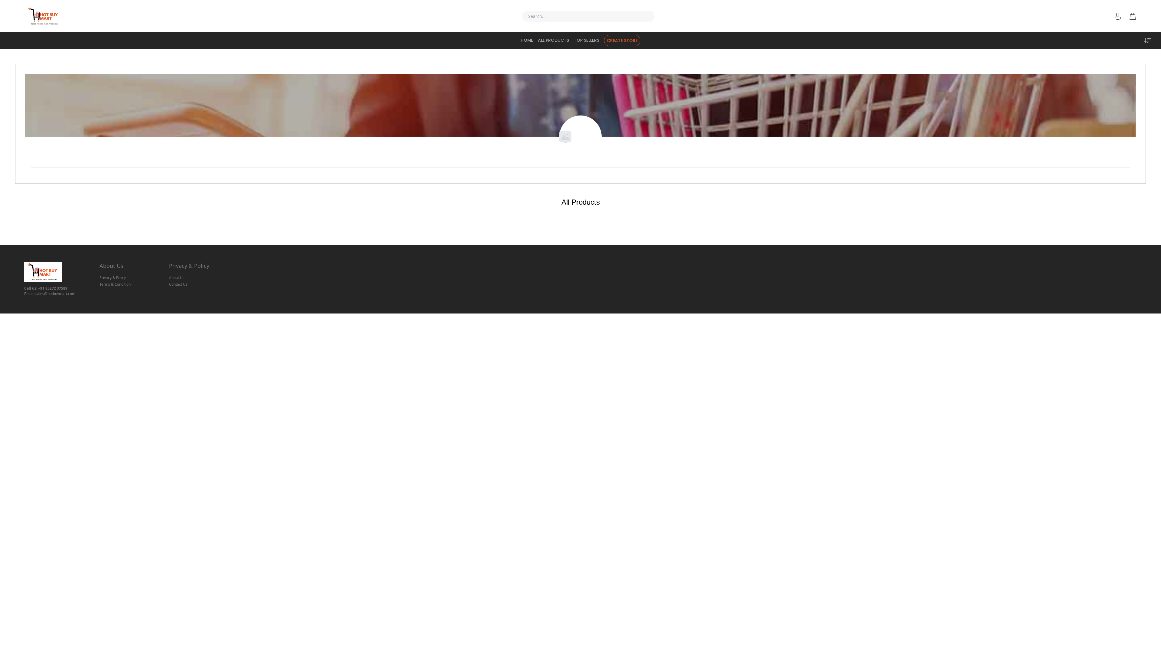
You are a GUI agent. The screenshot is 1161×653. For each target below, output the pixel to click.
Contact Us (178, 284)
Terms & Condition (115, 284)
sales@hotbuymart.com (55, 293)
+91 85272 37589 (52, 288)
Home (527, 40)
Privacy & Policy (112, 277)
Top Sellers (586, 40)
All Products (553, 40)
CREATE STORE (622, 40)
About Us (111, 265)
